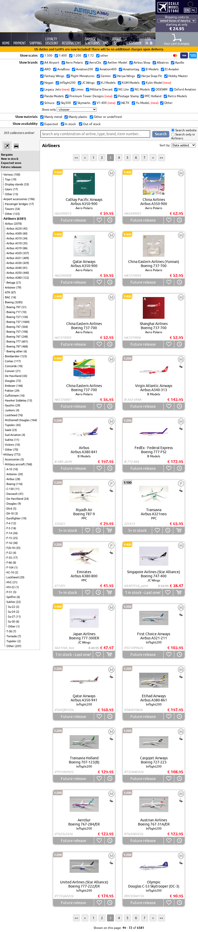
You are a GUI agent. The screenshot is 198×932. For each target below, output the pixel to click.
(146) (19, 385)
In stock (70, 124)
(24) (26, 498)
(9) (19, 503)
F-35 (9, 557)
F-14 (9, 533)
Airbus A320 (14, 253)
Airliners (10, 218)
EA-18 (10, 513)
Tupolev (10, 425)
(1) (16, 567)
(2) (16, 572)
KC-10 (10, 572)
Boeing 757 (13, 331)
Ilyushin (10, 405)
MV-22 (10, 587)
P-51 (9, 592)
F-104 (10, 567)
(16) (13, 297)
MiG (9, 582)
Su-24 (12, 611)
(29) (17, 390)
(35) (25, 243)
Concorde (11, 366)
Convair (10, 371)
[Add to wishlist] (99, 220)
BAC (8, 297)
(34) (25, 238)
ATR (8, 292)
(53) (26, 184)
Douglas (10, 380)
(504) (24, 326)
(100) (17, 174)
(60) (25, 233)
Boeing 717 (13, 312)
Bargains (7, 154)
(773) (17, 454)
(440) (25, 272)
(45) (25, 228)
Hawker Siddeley (16, 400)
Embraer (10, 385)
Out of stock (91, 124)
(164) (33, 420)
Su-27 (12, 616)
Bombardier (12, 356)
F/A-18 (10, 547)
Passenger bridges (17, 204)
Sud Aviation (13, 434)
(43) (24, 375)
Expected (51, 124)
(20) (20, 474)
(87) (13, 292)
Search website (186, 130)
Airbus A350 (14, 272)
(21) (18, 282)
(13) (15, 194)
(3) (16, 513)
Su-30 (12, 621)
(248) (24, 336)
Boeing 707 (13, 307)
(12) (13, 523)
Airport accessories (15, 199)
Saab (8, 429)
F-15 (9, 538)
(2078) (18, 223)
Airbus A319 (14, 248)
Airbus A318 (14, 243)
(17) (15, 189)
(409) (25, 258)
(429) (25, 262)
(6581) (21, 218)
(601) (24, 341)
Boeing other (14, 351)
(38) (15, 542)
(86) (25, 248)
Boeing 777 (13, 341)
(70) (15, 449)
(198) (24, 331)
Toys (8, 179)
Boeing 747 (13, 326)
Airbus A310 (14, 238)
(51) (24, 307)
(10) (24, 312)
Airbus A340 (14, 267)
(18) (20, 366)
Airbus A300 (14, 233)
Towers (10, 208)
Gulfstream (12, 395)
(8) (14, 562)
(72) (18, 380)
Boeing (9, 302)
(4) (17, 410)
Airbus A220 (14, 228)
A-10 (9, 469)
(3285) (18, 302)
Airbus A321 (14, 258)
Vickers (10, 444)
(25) (15, 538)
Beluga (11, 282)
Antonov (10, 287)
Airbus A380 (14, 277)
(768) (29, 464)
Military (8, 454)
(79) (18, 287)
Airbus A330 (14, 262)
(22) (18, 601)
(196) (31, 199)
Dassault (12, 493)
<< (76, 157)
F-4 (8, 523)
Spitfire (11, 596)
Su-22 (12, 606)
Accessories (12, 459)
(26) (15, 533)
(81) (25, 267)
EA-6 (9, 508)
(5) (22, 459)
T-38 (9, 631)
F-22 (9, 552)
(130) (24, 317)
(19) (13, 179)
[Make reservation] (109, 220)
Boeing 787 (13, 346)
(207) (18, 646)
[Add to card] (109, 530)
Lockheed (11, 415)
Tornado (12, 636)
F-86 (9, 562)
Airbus (9, 223)
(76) (20, 415)
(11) (16, 439)
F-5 (8, 528)
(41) (20, 493)
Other (9, 194)
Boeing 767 (13, 336)
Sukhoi (9, 439)
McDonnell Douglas (17, 420)
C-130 (10, 488)
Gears (9, 189)
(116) (19, 484)
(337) (25, 253)
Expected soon (11, 162)
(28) (17, 479)
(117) (17, 361)
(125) (16, 213)
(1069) (25, 321)
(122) (25, 277)
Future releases (11, 167)
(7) (14, 631)
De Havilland (13, 375)
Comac (9, 361)
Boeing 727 (13, 317)
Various (8, 174)
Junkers (10, 410)
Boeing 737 (13, 321)
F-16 (9, 542)
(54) (17, 208)
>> (161, 157)
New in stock (9, 158)
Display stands (14, 184)
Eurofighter (13, 518)
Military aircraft (15, 464)
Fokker (9, 390)
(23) (14, 429)
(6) (25, 351)
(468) (24, 346)
